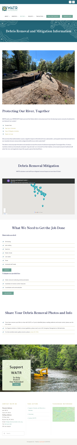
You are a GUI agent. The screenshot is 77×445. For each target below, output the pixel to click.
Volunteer (31, 414)
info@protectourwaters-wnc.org (14, 422)
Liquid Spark (41, 442)
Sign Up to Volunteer (10, 128)
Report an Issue (9, 134)
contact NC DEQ (34, 332)
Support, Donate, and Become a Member (36, 409)
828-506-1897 (8, 424)
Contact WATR (32, 418)
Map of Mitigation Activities (12, 131)
